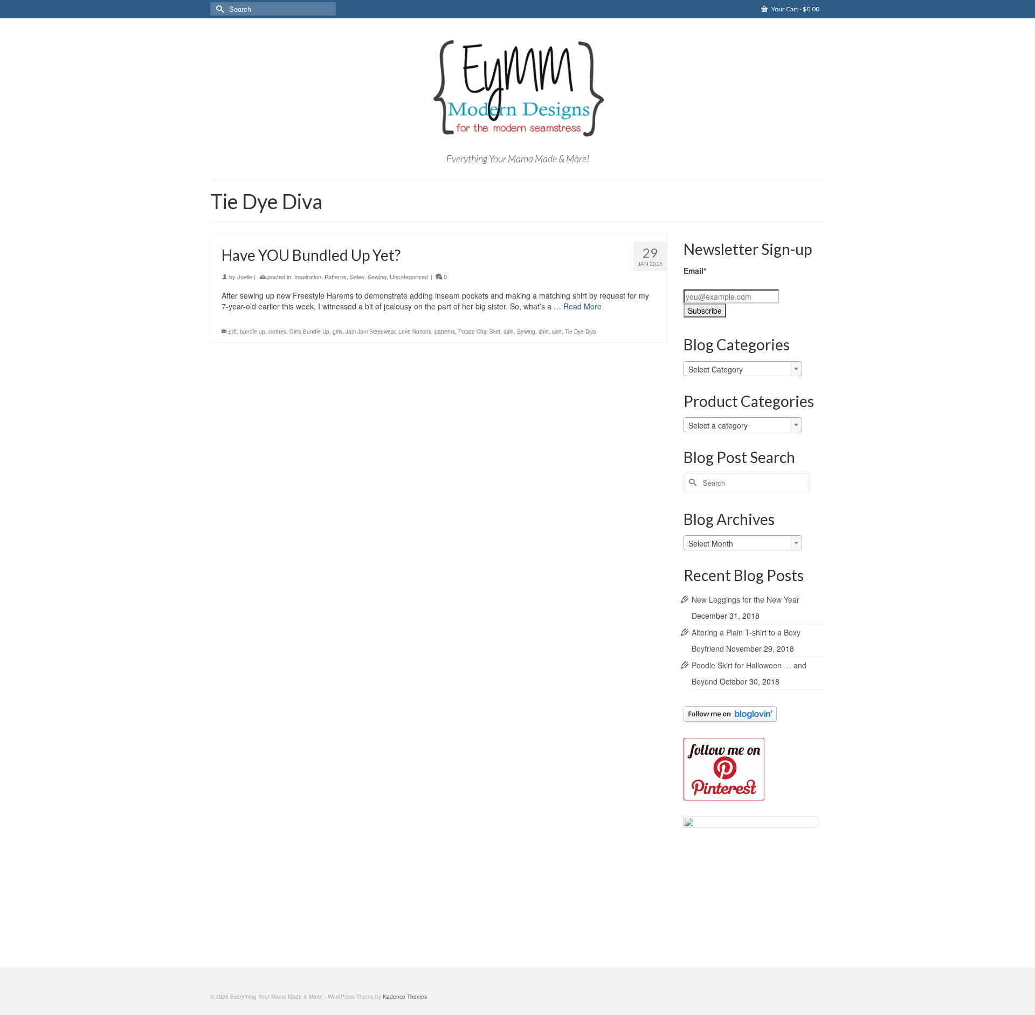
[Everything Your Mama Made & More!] (517, 88)
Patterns (336, 276)
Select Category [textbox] (715, 369)
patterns (444, 331)
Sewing (377, 276)
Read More (582, 306)
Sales (357, 276)
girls (337, 331)
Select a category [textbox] (718, 425)
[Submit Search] (218, 9)
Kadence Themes (405, 996)
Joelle (244, 276)
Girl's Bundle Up (309, 331)
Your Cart (794, 9)
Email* (695, 270)
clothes (277, 331)
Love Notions (414, 331)
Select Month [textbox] (710, 543)
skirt (557, 331)
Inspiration (307, 276)
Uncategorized (409, 276)
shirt (544, 331)
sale (508, 331)
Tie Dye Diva (580, 331)
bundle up (252, 331)
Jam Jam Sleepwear (370, 331)
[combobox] (743, 368)
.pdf (232, 331)
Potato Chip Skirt (479, 331)
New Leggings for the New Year (745, 599)
